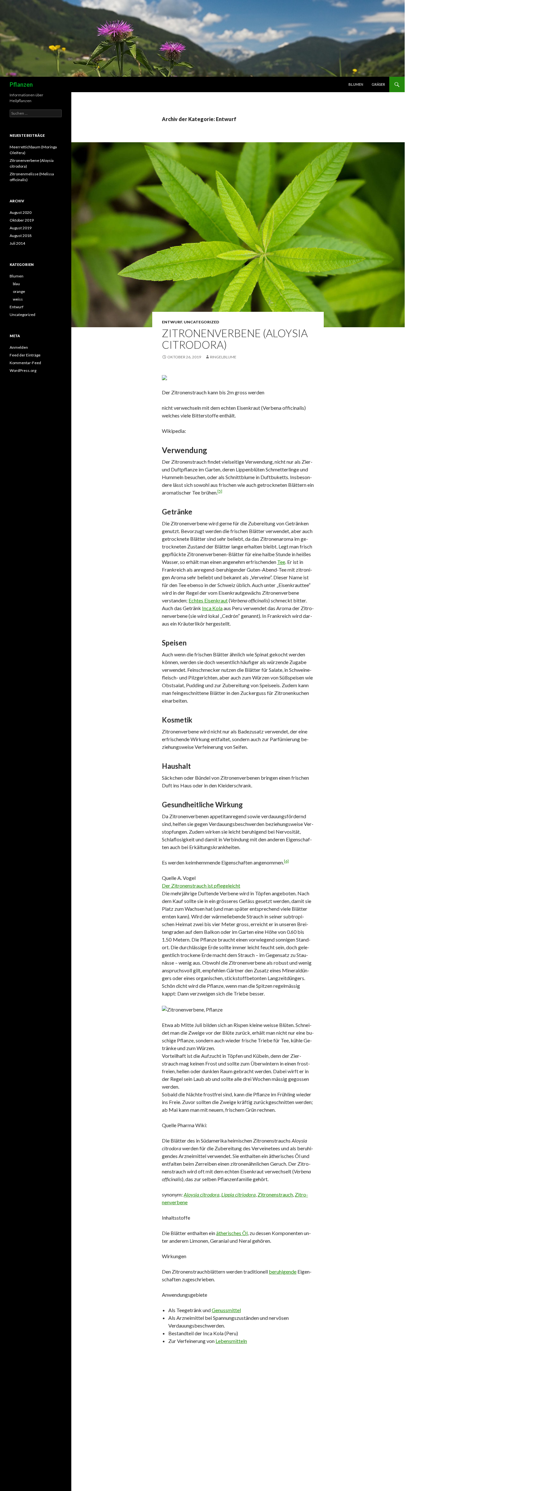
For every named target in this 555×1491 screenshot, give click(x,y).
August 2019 (20, 227)
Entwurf (172, 322)
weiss (18, 299)
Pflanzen (21, 84)
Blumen (355, 84)
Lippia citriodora (238, 1194)
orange (19, 291)
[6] (286, 861)
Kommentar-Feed (25, 362)
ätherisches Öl (232, 1233)
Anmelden (19, 347)
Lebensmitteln (231, 1341)
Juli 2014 (17, 243)
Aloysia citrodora (201, 1194)
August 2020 (20, 212)
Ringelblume (223, 357)
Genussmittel (226, 1310)
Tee (281, 562)
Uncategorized (201, 322)
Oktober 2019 (22, 220)
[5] (219, 491)
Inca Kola (212, 608)
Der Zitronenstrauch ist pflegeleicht (201, 885)
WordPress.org (23, 370)
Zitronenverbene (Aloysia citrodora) (235, 339)
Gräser (378, 84)
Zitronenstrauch (275, 1194)
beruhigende (282, 1271)
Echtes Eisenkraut (208, 600)
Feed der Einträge (25, 355)
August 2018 (20, 235)
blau (16, 283)
